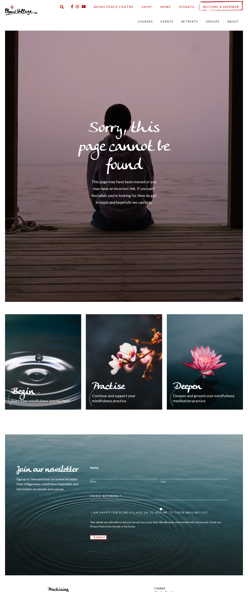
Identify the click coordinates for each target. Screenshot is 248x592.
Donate (187, 7)
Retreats (189, 21)
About (233, 21)
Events (167, 21)
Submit (99, 537)
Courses (145, 21)
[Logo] (21, 10)
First (93, 481)
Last (163, 481)
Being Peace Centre (113, 7)
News (165, 7)
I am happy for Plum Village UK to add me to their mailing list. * (150, 514)
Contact (159, 588)
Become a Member (221, 7)
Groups (213, 21)
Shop (147, 7)
